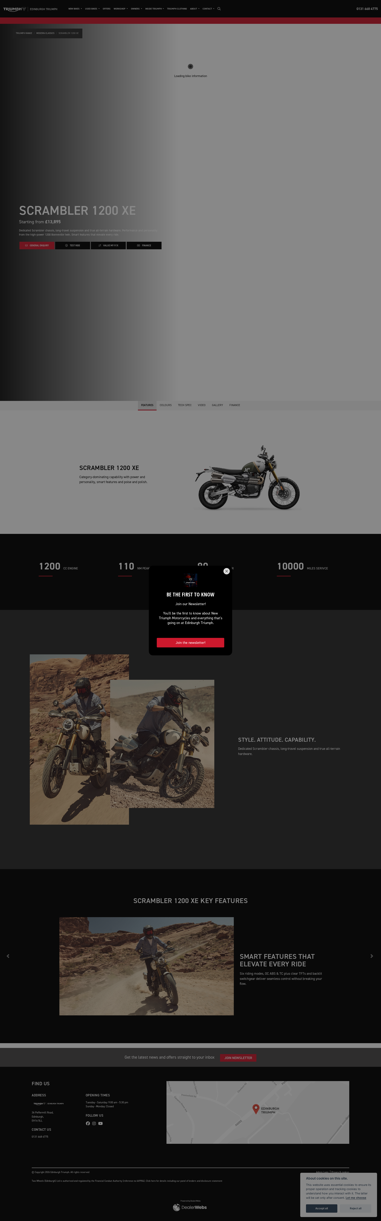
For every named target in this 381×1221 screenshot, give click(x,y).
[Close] (226, 571)
